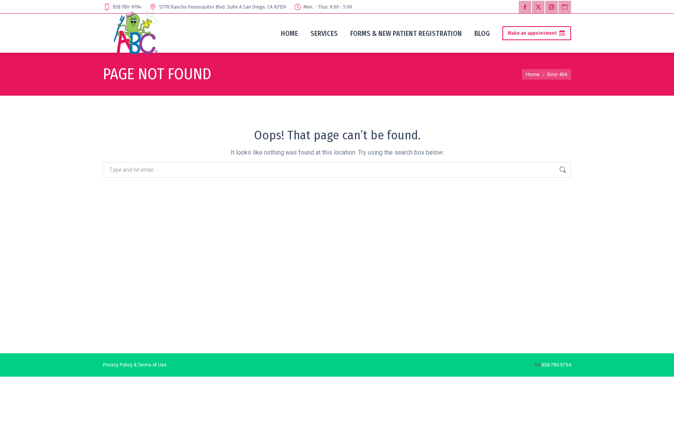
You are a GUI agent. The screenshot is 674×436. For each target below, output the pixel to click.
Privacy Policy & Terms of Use (135, 365)
